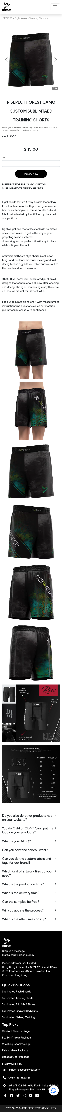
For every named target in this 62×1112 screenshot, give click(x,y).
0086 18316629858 (19, 1077)
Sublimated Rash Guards (16, 991)
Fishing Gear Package (15, 1050)
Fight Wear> (21, 18)
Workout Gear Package (16, 1031)
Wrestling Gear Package (16, 1043)
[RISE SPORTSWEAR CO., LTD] (7, 6)
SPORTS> (8, 18)
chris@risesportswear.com (24, 1069)
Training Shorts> (38, 18)
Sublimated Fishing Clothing (18, 1017)
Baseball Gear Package (15, 1056)
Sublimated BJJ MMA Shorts (18, 1004)
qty (3, 157)
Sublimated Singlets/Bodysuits (20, 1010)
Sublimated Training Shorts (17, 998)
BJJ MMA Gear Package (16, 1037)
